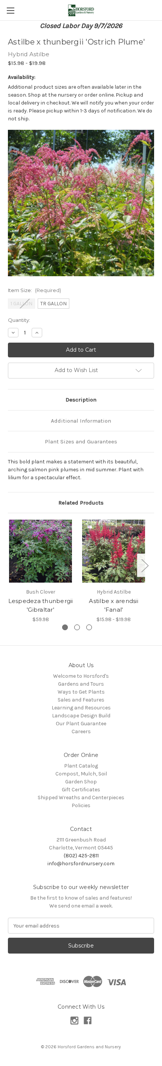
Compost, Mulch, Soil (81, 774)
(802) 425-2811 (81, 855)
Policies (81, 805)
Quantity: (19, 320)
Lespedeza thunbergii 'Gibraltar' (40, 605)
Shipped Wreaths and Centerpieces (81, 797)
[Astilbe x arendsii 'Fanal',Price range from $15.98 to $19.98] (113, 551)
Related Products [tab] (81, 502)
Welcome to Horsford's (81, 676)
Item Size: (34, 290)
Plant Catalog (81, 766)
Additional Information (81, 420)
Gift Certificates (81, 789)
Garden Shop (81, 781)
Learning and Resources (81, 708)
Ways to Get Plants (81, 692)
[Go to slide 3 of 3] (89, 627)
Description (81, 399)
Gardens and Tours (81, 684)
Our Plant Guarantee (81, 723)
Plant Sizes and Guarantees (81, 441)
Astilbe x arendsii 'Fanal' (113, 605)
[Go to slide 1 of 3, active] (65, 627)
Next (144, 565)
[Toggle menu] (10, 10)
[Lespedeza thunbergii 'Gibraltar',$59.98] (40, 551)
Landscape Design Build (81, 715)
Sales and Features (81, 700)
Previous (9, 565)
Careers (81, 731)
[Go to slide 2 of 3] (77, 627)
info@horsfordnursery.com (81, 863)
